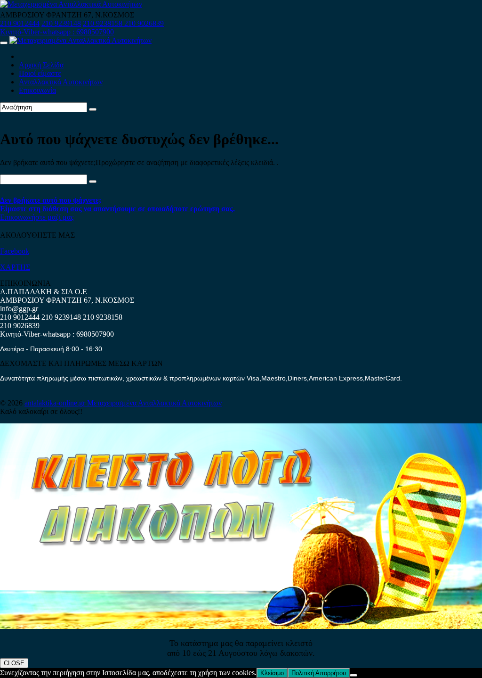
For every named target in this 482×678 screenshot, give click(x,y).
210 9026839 (144, 23)
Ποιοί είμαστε (40, 73)
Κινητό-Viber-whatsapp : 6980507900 (57, 32)
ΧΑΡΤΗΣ (15, 267)
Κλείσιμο (272, 673)
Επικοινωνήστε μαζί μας (36, 217)
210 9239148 (61, 23)
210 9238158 (103, 23)
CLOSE (14, 663)
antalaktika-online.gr (55, 403)
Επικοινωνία (37, 90)
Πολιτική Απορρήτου (318, 673)
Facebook (14, 251)
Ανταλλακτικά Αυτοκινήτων (61, 82)
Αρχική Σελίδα (41, 65)
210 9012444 (20, 23)
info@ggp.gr (19, 309)
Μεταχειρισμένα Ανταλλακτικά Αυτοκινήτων (154, 403)
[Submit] (92, 109)
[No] (353, 675)
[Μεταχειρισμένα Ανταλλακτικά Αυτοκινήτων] (241, 626)
